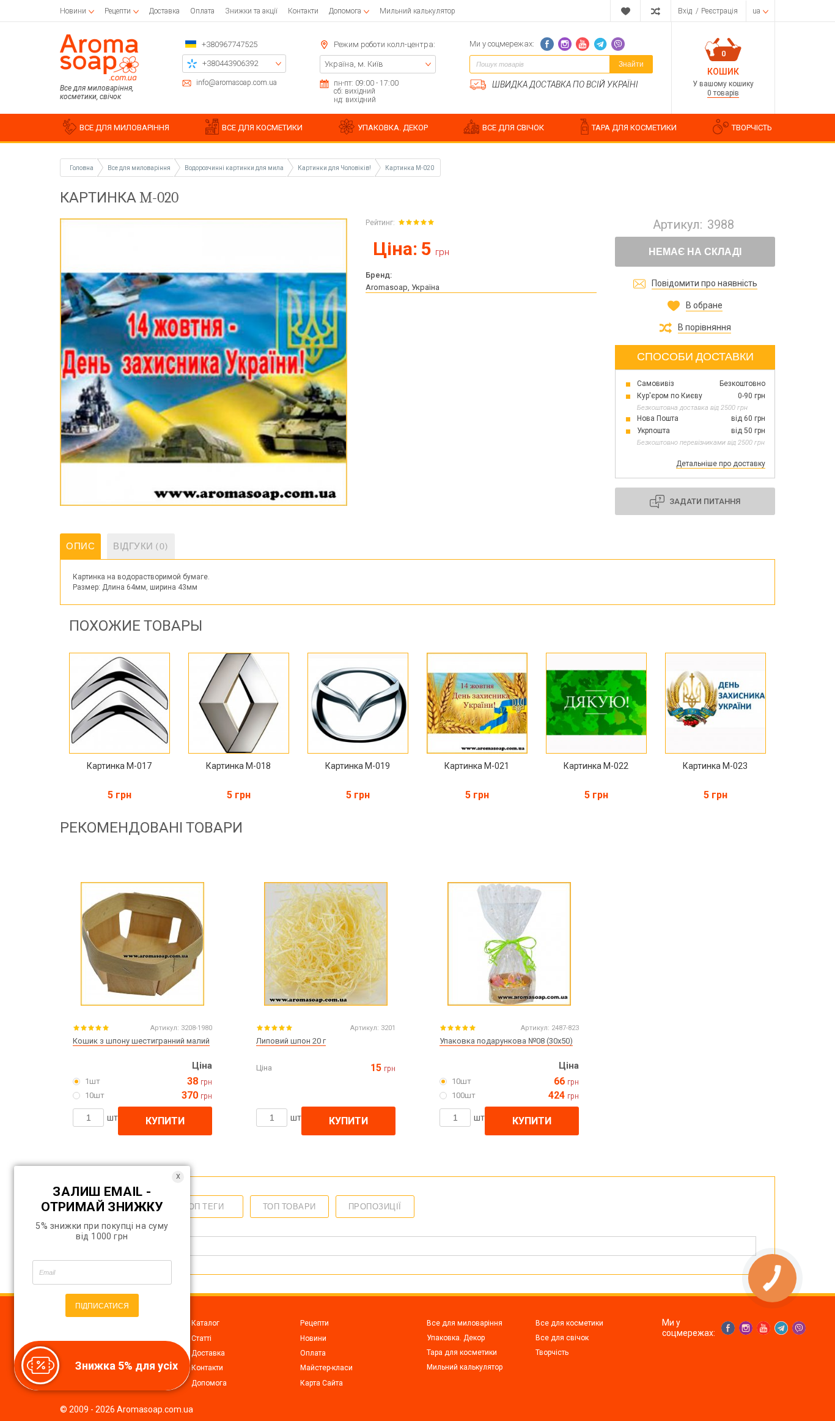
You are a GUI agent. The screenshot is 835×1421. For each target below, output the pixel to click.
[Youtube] (582, 44)
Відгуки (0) (141, 546)
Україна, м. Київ (354, 64)
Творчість (551, 1352)
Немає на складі (695, 252)
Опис (80, 546)
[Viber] (618, 44)
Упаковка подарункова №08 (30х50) (506, 1040)
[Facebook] (547, 44)
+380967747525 (229, 44)
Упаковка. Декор (456, 1338)
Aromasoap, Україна (403, 287)
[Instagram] (565, 44)
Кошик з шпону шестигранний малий (141, 1040)
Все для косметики (569, 1323)
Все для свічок (562, 1338)
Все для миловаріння (464, 1323)
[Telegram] (600, 44)
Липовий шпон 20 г (291, 1040)
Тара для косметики (462, 1352)
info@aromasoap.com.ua (236, 83)
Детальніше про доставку (720, 463)
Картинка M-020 (409, 168)
